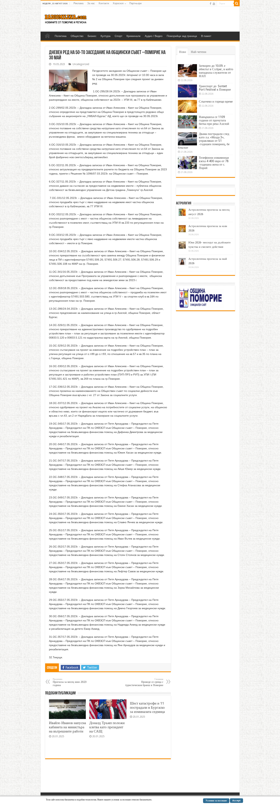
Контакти (104, 3)
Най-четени (198, 52)
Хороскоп (118, 3)
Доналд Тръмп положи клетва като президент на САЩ (107, 727)
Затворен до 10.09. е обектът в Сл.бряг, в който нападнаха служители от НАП (216, 71)
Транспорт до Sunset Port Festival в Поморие (215, 87)
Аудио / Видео (153, 35)
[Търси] (237, 3)
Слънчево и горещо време (216, 101)
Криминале (133, 35)
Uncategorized (81, 64)
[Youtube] (213, 3)
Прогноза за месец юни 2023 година (70, 682)
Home (47, 36)
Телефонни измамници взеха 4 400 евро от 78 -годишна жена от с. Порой (214, 163)
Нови (182, 52)
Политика (60, 35)
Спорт (118, 35)
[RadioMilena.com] (65, 18)
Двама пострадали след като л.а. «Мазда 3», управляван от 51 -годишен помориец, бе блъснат (204, 140)
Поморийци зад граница (182, 35)
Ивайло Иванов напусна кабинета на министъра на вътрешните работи (67, 727)
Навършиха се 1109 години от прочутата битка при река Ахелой (214, 120)
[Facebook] (210, 3)
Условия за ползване (216, 800)
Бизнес (92, 35)
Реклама (78, 3)
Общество (77, 35)
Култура (105, 35)
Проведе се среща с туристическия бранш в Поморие (144, 682)
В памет (206, 35)
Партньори (135, 3)
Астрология (183, 203)
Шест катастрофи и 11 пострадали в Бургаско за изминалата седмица (147, 707)
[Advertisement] (167, 18)
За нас (91, 3)
